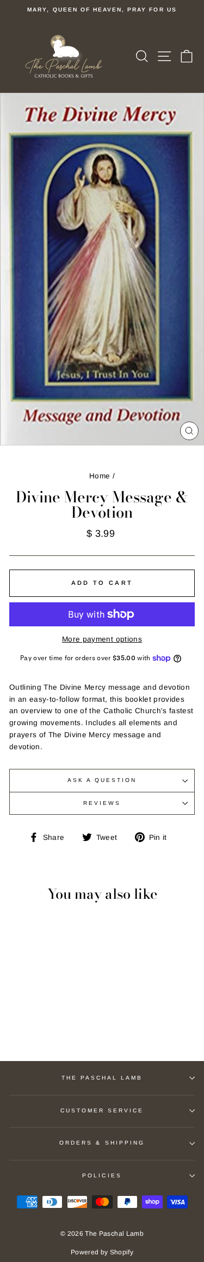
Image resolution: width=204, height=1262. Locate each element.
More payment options (102, 639)
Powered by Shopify (102, 1252)
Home (99, 476)
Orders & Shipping (102, 1143)
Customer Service (102, 1110)
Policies (101, 1175)
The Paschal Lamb (102, 1078)
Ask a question (102, 780)
